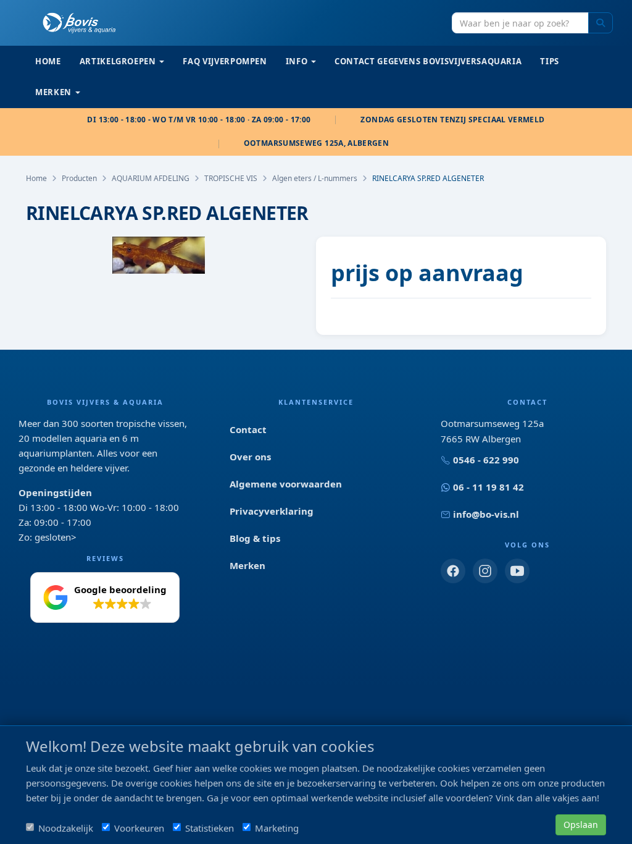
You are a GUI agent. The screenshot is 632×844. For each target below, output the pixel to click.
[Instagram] (485, 571)
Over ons (250, 456)
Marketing (277, 828)
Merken (247, 565)
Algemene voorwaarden (286, 484)
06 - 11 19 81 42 (488, 487)
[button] (105, 597)
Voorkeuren (139, 828)
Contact (248, 429)
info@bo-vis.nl (486, 514)
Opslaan (580, 824)
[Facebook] (453, 571)
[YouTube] (517, 571)
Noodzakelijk (65, 828)
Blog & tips (255, 538)
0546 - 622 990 (486, 460)
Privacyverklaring (272, 511)
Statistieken (209, 828)
